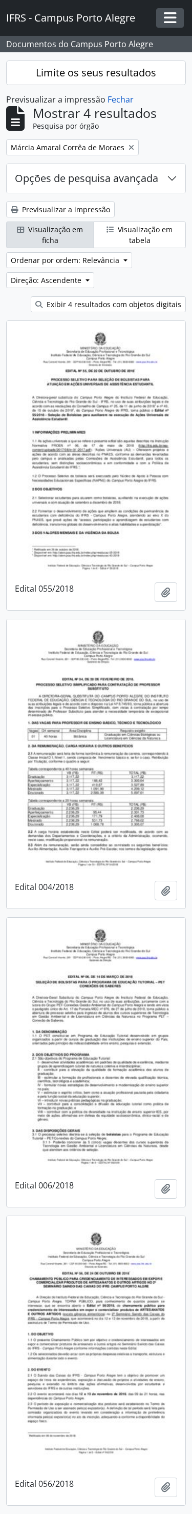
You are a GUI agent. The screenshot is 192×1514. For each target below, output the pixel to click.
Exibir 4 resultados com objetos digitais (113, 304)
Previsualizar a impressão (65, 209)
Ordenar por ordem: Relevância (66, 260)
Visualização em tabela (144, 235)
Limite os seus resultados (96, 72)
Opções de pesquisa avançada (86, 178)
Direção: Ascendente (47, 280)
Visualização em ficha (54, 235)
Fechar (121, 99)
